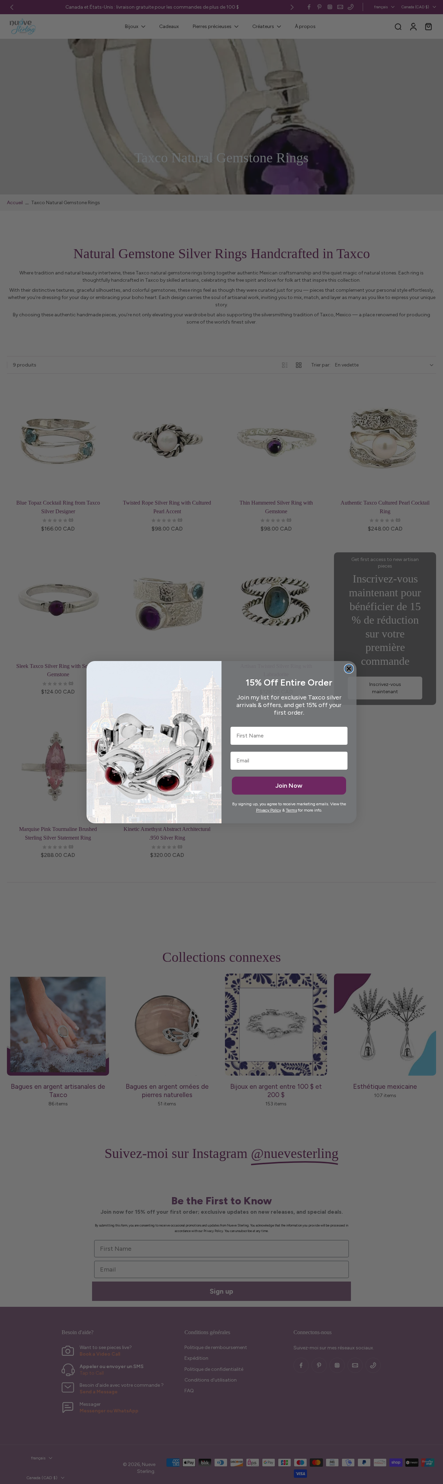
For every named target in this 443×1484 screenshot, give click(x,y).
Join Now (288, 785)
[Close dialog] (349, 668)
